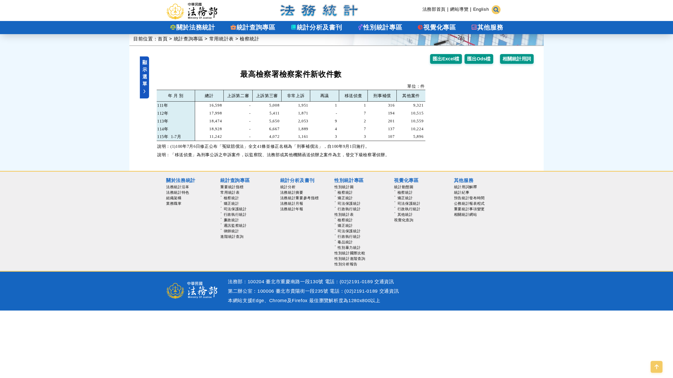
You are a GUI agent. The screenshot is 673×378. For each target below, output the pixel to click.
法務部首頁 (434, 9)
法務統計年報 (291, 209)
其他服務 (464, 180)
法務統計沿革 (177, 187)
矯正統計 (231, 203)
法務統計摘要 (291, 192)
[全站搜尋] (496, 9)
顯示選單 (144, 73)
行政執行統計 (235, 214)
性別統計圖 (344, 187)
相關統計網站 (465, 214)
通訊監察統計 (235, 225)
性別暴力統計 (349, 247)
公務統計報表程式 (469, 203)
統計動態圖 (403, 187)
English (481, 9)
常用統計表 (221, 38)
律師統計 (231, 231)
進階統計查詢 (231, 236)
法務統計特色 (177, 192)
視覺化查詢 (403, 220)
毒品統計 (345, 242)
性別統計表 (344, 214)
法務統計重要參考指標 (299, 198)
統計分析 (288, 187)
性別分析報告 (346, 264)
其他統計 (405, 214)
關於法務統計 (181, 180)
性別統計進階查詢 (349, 258)
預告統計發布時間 (469, 198)
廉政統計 (231, 220)
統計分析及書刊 (297, 180)
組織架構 (174, 198)
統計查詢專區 (188, 38)
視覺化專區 (406, 180)
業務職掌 (174, 203)
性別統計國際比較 (349, 253)
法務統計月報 (291, 203)
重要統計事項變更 (469, 209)
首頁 (162, 38)
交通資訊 (384, 281)
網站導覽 (459, 9)
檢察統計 (249, 38)
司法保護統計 (235, 209)
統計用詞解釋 (465, 187)
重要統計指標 (231, 187)
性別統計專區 (349, 180)
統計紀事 (462, 192)
